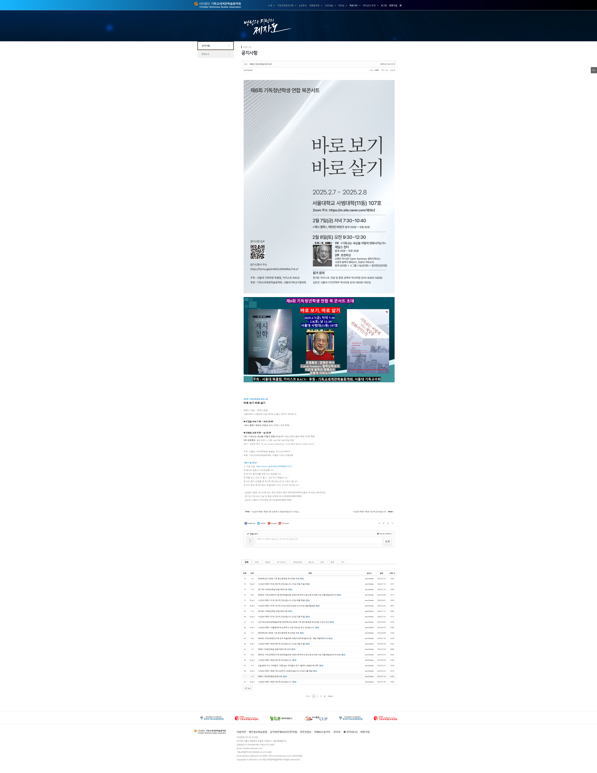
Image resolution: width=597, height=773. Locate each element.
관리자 (336, 732)
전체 (246, 562)
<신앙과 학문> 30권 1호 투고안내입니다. (275, 681)
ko (593, 70)
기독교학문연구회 (285, 5)
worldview (248, 70)
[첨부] (392, 523)
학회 (257, 562)
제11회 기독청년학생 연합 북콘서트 (273, 589)
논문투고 (303, 5)
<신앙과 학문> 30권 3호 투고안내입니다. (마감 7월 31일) (282, 643)
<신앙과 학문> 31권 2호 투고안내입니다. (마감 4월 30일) (282, 600)
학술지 (268, 562)
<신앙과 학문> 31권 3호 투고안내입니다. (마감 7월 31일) (282, 584)
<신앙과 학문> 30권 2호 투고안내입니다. (275, 660)
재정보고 (215, 53)
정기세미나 (281, 562)
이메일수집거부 (322, 732)
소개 (270, 5)
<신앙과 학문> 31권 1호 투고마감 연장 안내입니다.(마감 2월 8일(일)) (287, 605)
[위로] (379, 523)
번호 (245, 573)
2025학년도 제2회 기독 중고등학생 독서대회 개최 (279, 633)
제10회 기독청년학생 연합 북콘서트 (273, 611)
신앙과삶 (329, 5)
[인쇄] (388, 523)
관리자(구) (351, 732)
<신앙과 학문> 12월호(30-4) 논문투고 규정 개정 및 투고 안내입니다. (286, 627)
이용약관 (241, 732)
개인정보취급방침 (258, 732)
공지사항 (215, 45)
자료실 (341, 5)
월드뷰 (311, 562)
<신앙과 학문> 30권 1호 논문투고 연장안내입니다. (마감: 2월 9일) (285, 671)
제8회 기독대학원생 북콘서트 (261, 64)
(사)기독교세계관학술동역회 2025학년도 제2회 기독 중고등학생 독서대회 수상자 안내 (294, 622)
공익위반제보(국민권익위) (283, 732)
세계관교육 (314, 5)
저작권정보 (305, 732)
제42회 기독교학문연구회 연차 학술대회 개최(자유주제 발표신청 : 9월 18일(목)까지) (293, 638)
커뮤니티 (353, 5)
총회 (332, 562)
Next (330, 696)
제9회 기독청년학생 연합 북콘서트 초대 (274, 649)
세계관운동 (297, 562)
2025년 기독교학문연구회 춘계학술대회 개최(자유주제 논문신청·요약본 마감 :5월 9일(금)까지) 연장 (299, 654)
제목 (310, 573)
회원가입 (393, 5)
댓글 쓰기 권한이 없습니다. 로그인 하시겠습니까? (277, 539)
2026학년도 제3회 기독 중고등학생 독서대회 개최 (279, 578)
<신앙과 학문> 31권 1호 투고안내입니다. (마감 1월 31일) (282, 616)
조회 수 (392, 573)
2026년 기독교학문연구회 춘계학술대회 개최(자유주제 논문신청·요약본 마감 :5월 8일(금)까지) (297, 594)
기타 (342, 562)
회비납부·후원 (369, 5)
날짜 (381, 573)
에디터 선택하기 (385, 533)
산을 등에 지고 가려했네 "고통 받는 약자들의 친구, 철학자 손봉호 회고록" (288, 665)
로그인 (384, 5)
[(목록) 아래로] (384, 523)
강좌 (322, 562)
